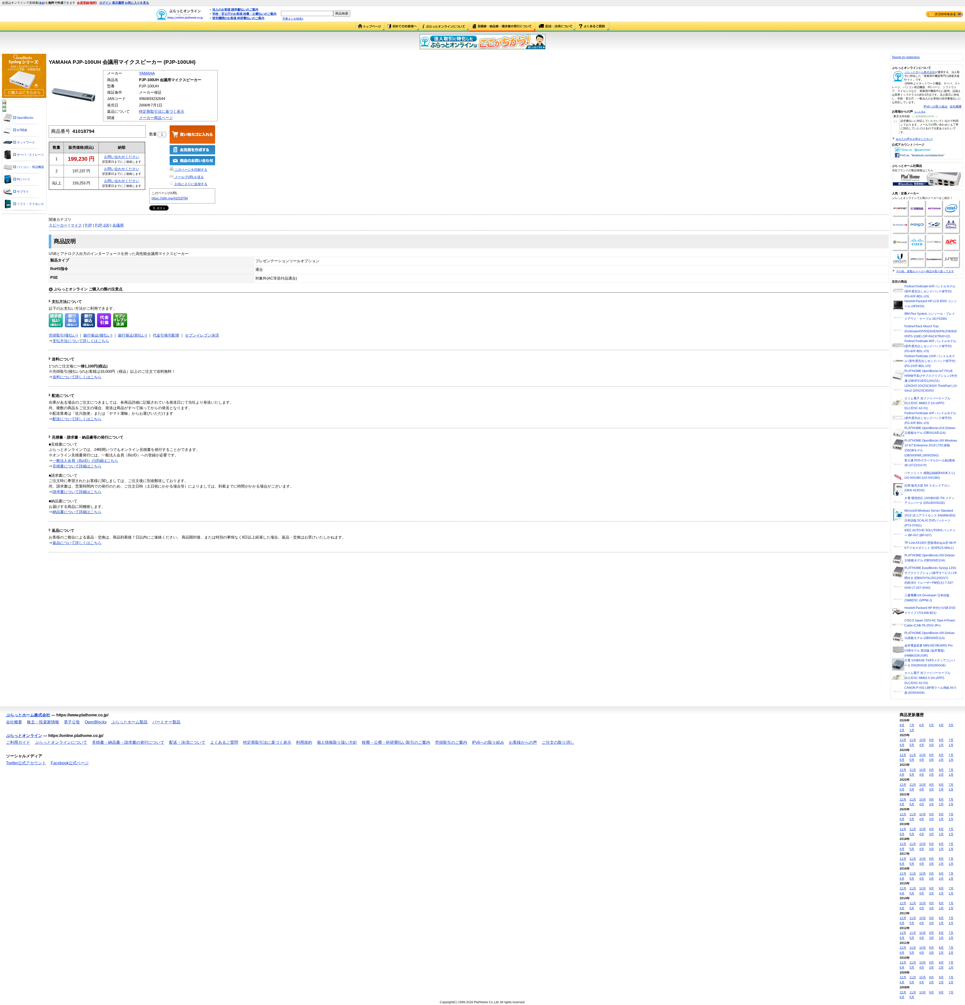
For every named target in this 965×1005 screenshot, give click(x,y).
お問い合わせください (121, 157)
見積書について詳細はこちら (77, 466)
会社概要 (956, 106)
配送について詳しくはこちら (77, 419)
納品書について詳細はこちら (77, 512)
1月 (911, 730)
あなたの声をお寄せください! (914, 138)
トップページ (370, 27)
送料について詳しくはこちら (77, 377)
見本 (41, 3)
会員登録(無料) (87, 3)
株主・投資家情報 (43, 722)
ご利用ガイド (402, 27)
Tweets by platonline (906, 57)
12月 (903, 740)
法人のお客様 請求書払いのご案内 (235, 9)
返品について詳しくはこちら (77, 543)
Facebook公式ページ (70, 763)
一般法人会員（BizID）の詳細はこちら (85, 461)
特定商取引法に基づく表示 (161, 112)
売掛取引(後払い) (63, 335)
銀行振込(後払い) (97, 335)
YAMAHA (147, 73)
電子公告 (72, 722)
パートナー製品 (166, 722)
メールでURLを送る (189, 177)
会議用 (118, 225)
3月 (951, 725)
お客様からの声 (523, 742)
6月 (921, 725)
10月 (922, 740)
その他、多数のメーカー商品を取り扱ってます (925, 271)
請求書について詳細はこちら (77, 492)
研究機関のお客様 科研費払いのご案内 (238, 18)
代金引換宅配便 (166, 335)
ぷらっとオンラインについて (444, 27)
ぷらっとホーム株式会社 (919, 72)
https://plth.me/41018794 (170, 198)
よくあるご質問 (592, 27)
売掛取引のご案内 (451, 742)
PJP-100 (102, 225)
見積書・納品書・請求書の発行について (502, 27)
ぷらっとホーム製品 (129, 722)
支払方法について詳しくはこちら (81, 341)
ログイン (105, 3)
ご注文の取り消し (558, 742)
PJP (88, 225)
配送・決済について (556, 27)
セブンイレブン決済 (202, 335)
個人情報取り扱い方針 (337, 742)
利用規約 (304, 742)
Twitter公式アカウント (26, 763)
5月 (931, 725)
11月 (912, 740)
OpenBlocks (96, 722)
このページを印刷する (190, 170)
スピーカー (58, 225)
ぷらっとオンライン (24, 735)
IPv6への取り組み (936, 106)
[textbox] (307, 13)
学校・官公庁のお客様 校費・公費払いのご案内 (244, 14)
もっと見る (920, 112)
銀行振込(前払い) (132, 335)
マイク (76, 225)
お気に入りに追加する (190, 184)
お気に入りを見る (137, 3)
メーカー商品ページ (156, 118)
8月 (902, 725)
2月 (902, 730)
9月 (931, 740)
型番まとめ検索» (292, 18)
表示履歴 (118, 3)
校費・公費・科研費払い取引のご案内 (396, 742)
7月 (911, 725)
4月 (941, 725)
